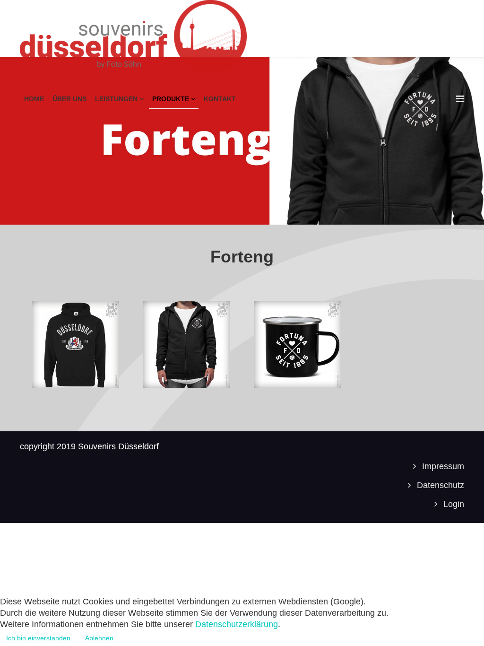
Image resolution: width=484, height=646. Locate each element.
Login (452, 504)
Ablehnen (99, 638)
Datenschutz (439, 485)
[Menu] (460, 99)
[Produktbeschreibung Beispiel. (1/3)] (75, 344)
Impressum (442, 466)
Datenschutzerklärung (236, 624)
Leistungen (116, 99)
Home (34, 99)
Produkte (170, 99)
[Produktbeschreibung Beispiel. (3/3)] (297, 344)
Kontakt (220, 99)
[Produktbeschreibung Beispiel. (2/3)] (186, 344)
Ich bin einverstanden (38, 638)
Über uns (69, 99)
